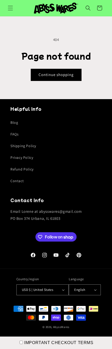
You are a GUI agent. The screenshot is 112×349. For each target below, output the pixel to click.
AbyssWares (61, 327)
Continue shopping (56, 74)
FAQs (14, 134)
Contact (17, 181)
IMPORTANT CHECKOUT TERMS (58, 342)
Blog (14, 122)
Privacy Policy (21, 157)
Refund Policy (22, 169)
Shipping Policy (23, 145)
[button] (10, 8)
